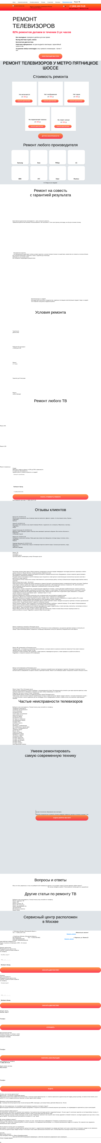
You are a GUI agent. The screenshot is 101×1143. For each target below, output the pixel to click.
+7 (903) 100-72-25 (77, 6)
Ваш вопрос (3, 1067)
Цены (14, 2)
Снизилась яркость (17, 723)
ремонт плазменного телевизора (35, 629)
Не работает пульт (17, 717)
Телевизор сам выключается (20, 709)
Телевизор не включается (19, 708)
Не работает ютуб (17, 712)
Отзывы (43, 2)
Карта (14, 1136)
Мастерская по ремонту (19, 908)
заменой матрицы (62, 603)
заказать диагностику (50, 970)
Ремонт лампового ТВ (18, 900)
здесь (48, 610)
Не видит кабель (17, 741)
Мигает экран (16, 731)
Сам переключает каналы (19, 744)
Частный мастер (17, 907)
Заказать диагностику (24, 101)
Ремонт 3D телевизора (18, 905)
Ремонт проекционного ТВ (19, 906)
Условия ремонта (34, 2)
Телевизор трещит (17, 729)
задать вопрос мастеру (62, 818)
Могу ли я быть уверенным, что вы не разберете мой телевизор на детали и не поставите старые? (38, 885)
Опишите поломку (5, 1036)
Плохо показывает (17, 711)
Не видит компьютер (18, 737)
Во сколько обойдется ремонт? (56, 887)
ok (0, 1142)
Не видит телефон (17, 742)
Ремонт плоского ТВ (18, 903)
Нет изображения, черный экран (21, 727)
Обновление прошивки (24, 598)
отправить (50, 1027)
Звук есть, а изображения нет (20, 728)
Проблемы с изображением (20, 725)
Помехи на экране (17, 732)
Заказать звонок (71, 934)
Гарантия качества (22, 2)
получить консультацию (50, 1058)
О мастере (50, 2)
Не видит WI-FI (16, 721)
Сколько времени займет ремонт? (73, 885)
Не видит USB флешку (18, 738)
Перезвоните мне (67, 2)
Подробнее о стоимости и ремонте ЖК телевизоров (26, 652)
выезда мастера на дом (39, 591)
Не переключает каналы (19, 720)
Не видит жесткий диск (18, 740)
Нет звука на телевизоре (19, 719)
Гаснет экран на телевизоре (20, 713)
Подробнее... (16, 519)
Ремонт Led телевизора (56, 670)
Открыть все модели (51, 182)
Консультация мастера (50, 56)
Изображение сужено (18, 733)
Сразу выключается (18, 715)
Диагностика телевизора (26, 596)
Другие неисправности (50, 136)
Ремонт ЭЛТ (16, 902)
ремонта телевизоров (40, 571)
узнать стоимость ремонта (50, 497)
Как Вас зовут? (4, 1012)
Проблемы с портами (18, 734)
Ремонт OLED (16, 910)
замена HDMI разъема (41, 607)
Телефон (2, 1018)
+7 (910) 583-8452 (35, 937)
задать (50, 1088)
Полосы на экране (17, 716)
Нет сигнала (16, 724)
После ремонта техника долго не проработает (76, 887)
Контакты (57, 2)
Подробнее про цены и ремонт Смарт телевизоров (26, 693)
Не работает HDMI (17, 736)
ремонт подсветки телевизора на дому (39, 602)
